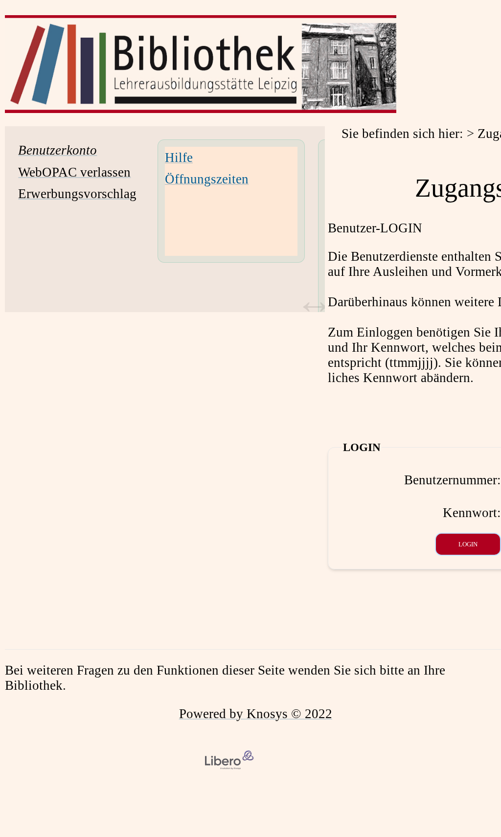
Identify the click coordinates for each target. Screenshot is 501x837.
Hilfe (179, 157)
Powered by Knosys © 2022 (255, 713)
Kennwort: (472, 512)
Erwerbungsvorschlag (77, 193)
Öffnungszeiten (207, 179)
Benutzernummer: (452, 480)
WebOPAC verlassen (74, 172)
